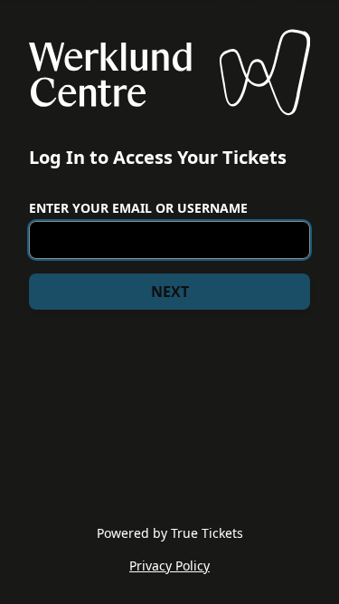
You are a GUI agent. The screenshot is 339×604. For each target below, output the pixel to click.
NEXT (170, 292)
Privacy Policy (169, 565)
